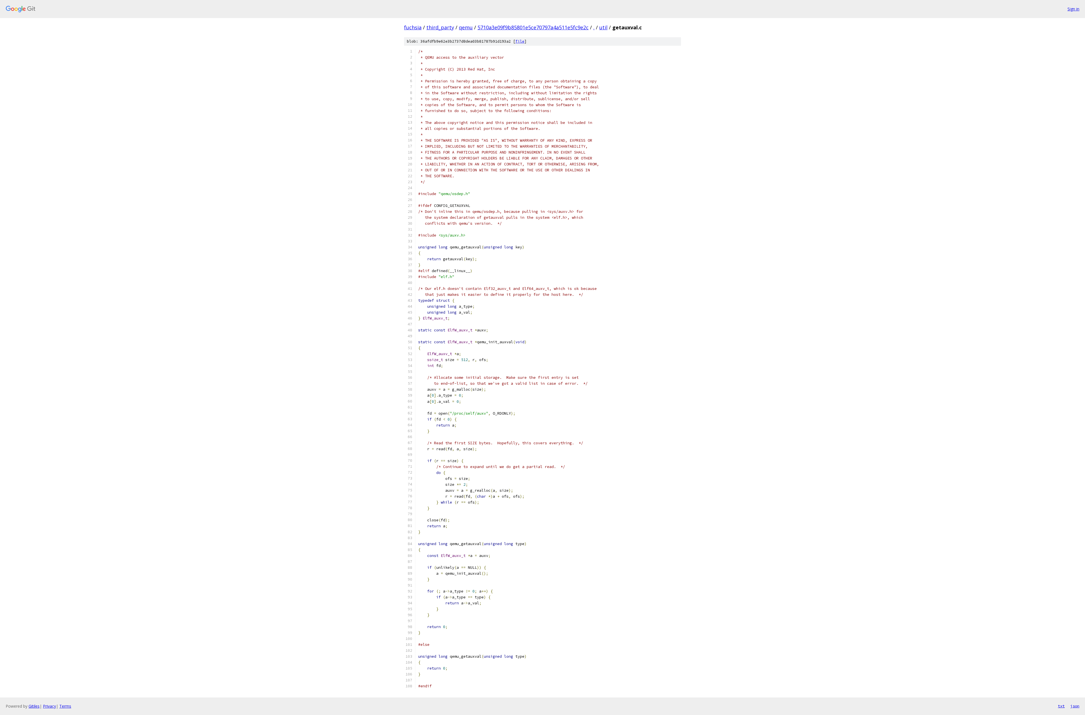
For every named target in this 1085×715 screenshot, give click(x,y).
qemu (466, 27)
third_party (440, 27)
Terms (65, 706)
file (519, 41)
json (1074, 706)
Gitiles (34, 706)
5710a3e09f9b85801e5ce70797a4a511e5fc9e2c (533, 27)
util (603, 27)
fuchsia (413, 27)
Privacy (49, 706)
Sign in (1073, 9)
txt (1061, 706)
